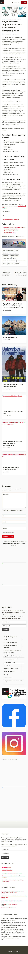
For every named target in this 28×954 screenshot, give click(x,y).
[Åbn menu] (19, 2)
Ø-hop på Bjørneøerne (10, 337)
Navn (4, 515)
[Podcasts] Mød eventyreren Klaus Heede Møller (6, 272)
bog (4, 250)
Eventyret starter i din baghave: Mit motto (13, 682)
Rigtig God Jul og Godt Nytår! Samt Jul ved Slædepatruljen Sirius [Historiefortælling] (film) (13, 306)
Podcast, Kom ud (8, 678)
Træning (6, 674)
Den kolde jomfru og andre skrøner (10, 252)
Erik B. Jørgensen (7, 33)
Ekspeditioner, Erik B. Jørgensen (12, 656)
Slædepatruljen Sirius (9, 662)
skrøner (4, 263)
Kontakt (24, 2)
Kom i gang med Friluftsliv (10, 642)
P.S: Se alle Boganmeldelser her (10, 219)
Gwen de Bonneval (14, 255)
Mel (1, 895)
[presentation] (14, 294)
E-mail (5, 522)
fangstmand (5, 255)
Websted (5, 528)
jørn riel (14, 258)
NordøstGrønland (21, 260)
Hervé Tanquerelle (7, 258)
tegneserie (10, 263)
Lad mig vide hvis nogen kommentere (13, 510)
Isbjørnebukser (12, 907)
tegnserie (17, 263)
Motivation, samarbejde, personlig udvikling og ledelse (12, 651)
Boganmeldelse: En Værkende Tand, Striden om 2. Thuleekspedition (12, 443)
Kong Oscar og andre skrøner (9, 260)
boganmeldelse (9, 250)
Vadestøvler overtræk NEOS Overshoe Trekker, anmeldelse (20, 272)
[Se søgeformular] (12, 2)
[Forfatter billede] (3, 34)
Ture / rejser (7, 665)
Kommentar (6, 494)
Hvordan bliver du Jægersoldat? (15, 900)
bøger (16, 250)
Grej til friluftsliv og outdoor (11, 668)
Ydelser (5, 639)
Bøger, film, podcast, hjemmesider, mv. (11, 18)
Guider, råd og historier (10, 671)
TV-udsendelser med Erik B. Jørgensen (11, 646)
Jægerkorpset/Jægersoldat (11, 659)
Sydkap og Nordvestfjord (7, 870)
